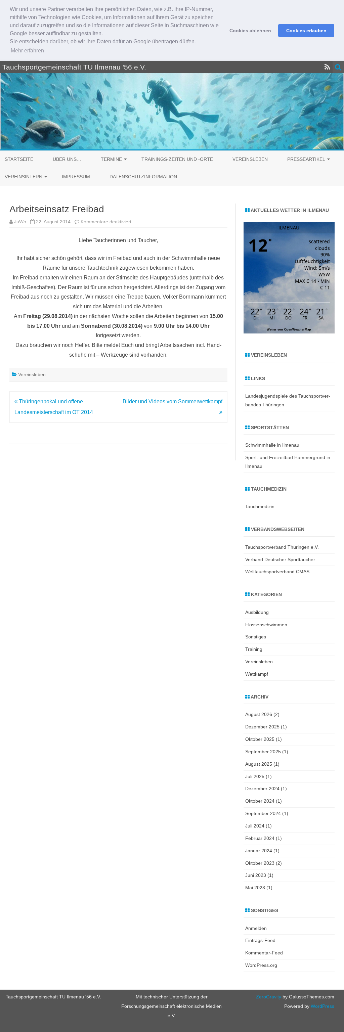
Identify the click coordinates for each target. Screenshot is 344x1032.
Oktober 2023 (259, 863)
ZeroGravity (268, 996)
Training (253, 649)
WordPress (321, 1006)
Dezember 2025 (262, 726)
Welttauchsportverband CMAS (277, 571)
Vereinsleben (250, 159)
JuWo (20, 221)
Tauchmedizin (259, 506)
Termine (111, 159)
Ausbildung (257, 612)
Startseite (19, 159)
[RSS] (327, 67)
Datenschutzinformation (143, 176)
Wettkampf (256, 674)
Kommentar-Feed (264, 952)
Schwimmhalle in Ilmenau (272, 445)
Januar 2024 (258, 850)
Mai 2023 (255, 887)
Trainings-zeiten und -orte (177, 159)
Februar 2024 (259, 838)
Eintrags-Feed (260, 940)
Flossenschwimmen (266, 624)
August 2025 (258, 764)
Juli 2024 (254, 825)
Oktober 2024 (259, 801)
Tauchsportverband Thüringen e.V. (282, 547)
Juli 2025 (254, 776)
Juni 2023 (255, 875)
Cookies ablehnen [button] (250, 30)
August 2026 (258, 714)
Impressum (76, 176)
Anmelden (256, 928)
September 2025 (263, 751)
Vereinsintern (23, 176)
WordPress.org (261, 965)
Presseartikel (306, 159)
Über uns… (67, 159)
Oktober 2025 (259, 739)
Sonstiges (255, 636)
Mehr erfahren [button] (27, 50)
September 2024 (263, 813)
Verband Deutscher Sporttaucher (280, 559)
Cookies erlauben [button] (306, 30)
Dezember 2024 (262, 788)
